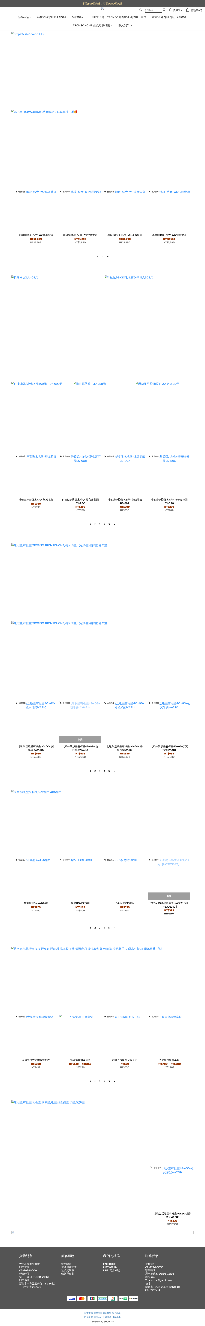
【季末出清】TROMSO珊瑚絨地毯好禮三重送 (118, 17)
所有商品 (23, 17)
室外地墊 (116, 1313)
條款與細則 (67, 1274)
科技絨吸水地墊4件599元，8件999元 (60, 17)
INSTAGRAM (110, 1267)
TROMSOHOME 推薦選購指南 (91, 25)
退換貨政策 (67, 1270)
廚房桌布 (98, 1317)
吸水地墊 (107, 1313)
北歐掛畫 (116, 1317)
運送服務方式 (69, 1267)
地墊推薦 (98, 1313)
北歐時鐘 (107, 1317)
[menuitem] (97, 256)
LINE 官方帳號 (111, 1270)
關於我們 (124, 25)
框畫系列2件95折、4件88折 (170, 17)
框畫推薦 (88, 1313)
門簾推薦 (88, 1317)
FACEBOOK (109, 1264)
